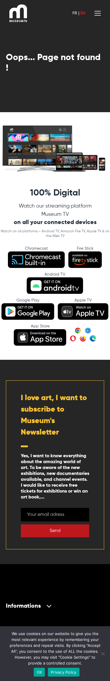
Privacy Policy (64, 672)
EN (82, 13)
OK (39, 672)
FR (74, 13)
